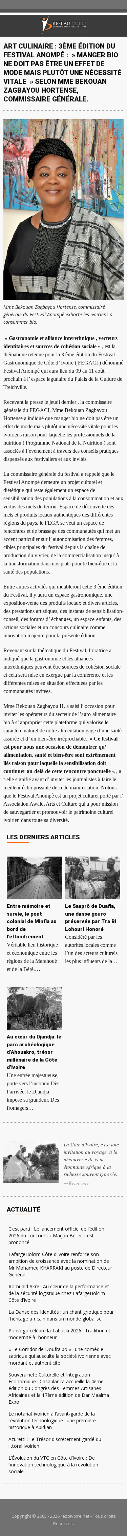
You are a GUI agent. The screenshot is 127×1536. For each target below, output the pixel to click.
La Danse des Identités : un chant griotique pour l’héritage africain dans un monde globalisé (61, 1315)
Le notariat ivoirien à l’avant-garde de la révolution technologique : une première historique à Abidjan (52, 1420)
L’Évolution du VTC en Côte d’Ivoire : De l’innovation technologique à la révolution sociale (53, 1465)
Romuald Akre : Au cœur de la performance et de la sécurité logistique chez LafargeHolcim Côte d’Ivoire (58, 1293)
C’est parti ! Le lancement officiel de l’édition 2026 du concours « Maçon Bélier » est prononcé (56, 1235)
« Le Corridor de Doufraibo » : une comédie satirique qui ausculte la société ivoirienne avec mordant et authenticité (59, 1356)
